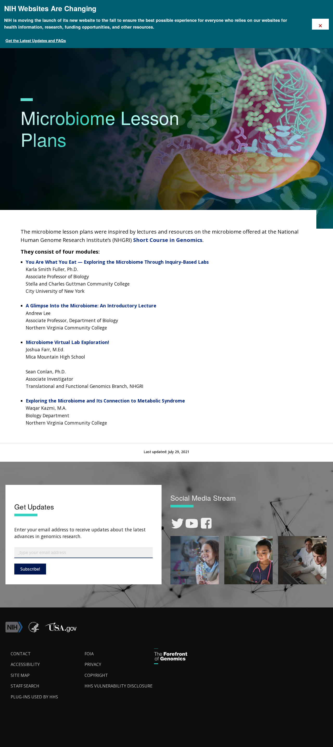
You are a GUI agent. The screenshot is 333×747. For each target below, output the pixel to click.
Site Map (20, 675)
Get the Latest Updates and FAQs (35, 40)
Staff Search (25, 686)
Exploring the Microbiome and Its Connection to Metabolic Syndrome (105, 401)
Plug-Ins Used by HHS (34, 697)
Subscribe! (30, 569)
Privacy (93, 664)
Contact (21, 654)
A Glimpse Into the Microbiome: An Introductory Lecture (91, 305)
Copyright (96, 675)
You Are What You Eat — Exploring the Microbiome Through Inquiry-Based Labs (117, 262)
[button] (60, 631)
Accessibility (25, 664)
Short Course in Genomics (167, 239)
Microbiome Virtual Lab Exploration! (67, 342)
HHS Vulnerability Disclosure (118, 686)
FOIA (89, 654)
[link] (177, 523)
